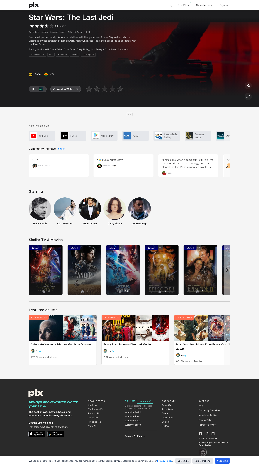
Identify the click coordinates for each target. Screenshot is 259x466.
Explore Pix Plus (133, 436)
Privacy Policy (206, 420)
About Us (166, 405)
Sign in (224, 5)
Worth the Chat (132, 420)
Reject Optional (203, 461)
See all (61, 148)
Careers (166, 413)
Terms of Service (207, 424)
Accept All (222, 461)
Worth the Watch (133, 412)
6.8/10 (38, 74)
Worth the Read (132, 416)
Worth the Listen (133, 424)
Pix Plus (165, 426)
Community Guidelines (209, 410)
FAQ (201, 405)
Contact (165, 421)
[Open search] (170, 5)
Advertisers (167, 409)
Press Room (168, 417)
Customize (183, 461)
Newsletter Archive (208, 415)
